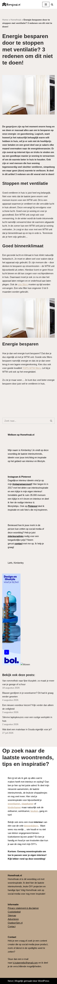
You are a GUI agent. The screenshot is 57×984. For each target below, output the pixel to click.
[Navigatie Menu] (45, 4)
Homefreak (15, 19)
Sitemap (12, 915)
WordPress (43, 981)
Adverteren (13, 919)
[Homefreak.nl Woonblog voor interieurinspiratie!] (11, 4)
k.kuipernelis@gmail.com (25, 962)
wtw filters (23, 284)
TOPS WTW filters (31, 368)
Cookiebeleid (14, 911)
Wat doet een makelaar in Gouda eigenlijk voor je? (27, 729)
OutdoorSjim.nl (15, 922)
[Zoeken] (52, 4)
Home (5, 19)
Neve (10, 981)
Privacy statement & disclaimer (23, 908)
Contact (12, 926)
